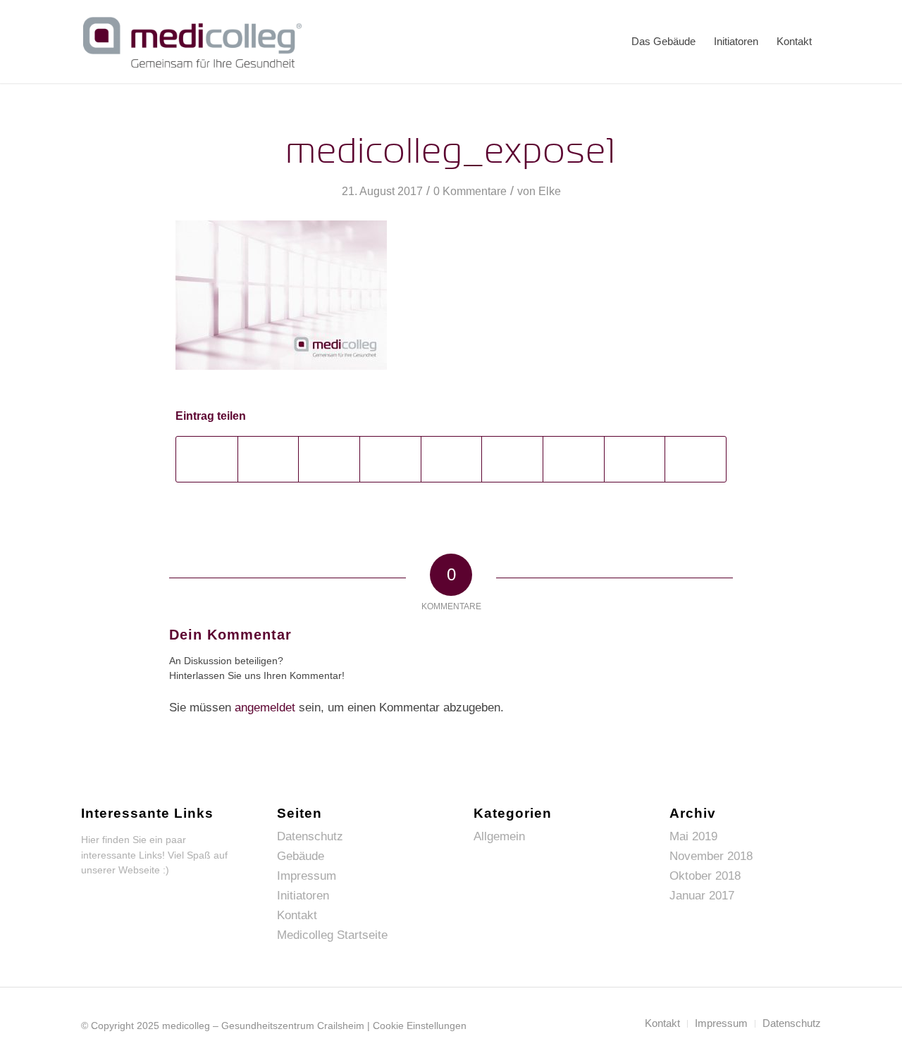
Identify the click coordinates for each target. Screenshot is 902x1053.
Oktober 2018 (705, 876)
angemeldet (265, 707)
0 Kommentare (470, 191)
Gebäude (300, 856)
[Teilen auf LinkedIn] (451, 459)
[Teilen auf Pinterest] (390, 459)
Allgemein (499, 836)
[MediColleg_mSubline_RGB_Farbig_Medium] (192, 41)
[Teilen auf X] (268, 459)
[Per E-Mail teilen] (695, 459)
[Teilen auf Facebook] (206, 459)
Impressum (306, 876)
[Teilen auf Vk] (573, 459)
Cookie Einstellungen (420, 1025)
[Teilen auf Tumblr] (512, 459)
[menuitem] (663, 41)
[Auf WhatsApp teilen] (329, 459)
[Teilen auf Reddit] (635, 459)
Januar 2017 (701, 895)
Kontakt (297, 915)
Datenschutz (310, 836)
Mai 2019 (693, 836)
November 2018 (711, 856)
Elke (549, 191)
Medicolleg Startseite (332, 935)
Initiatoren (303, 895)
